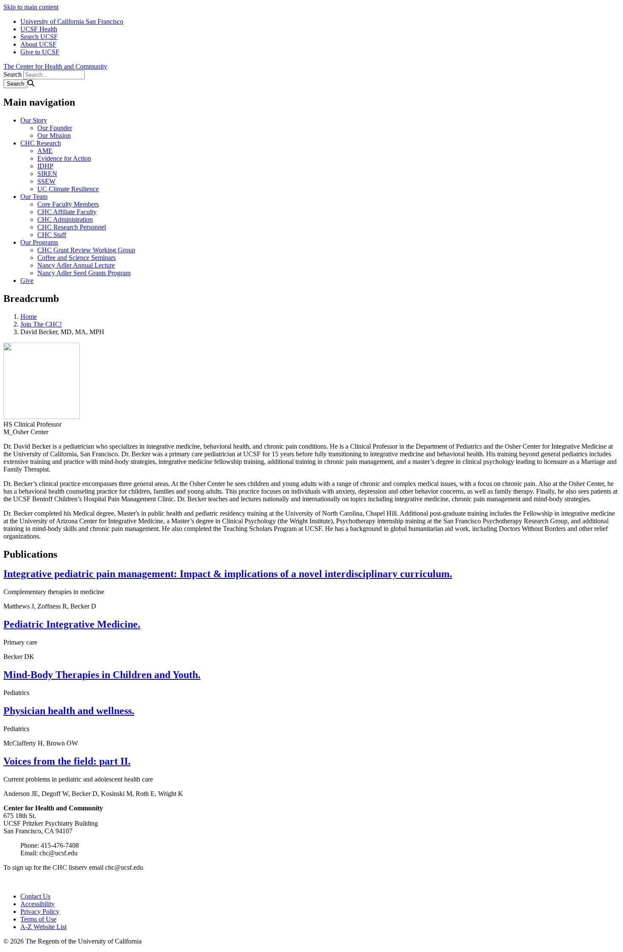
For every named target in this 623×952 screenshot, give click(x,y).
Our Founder (54, 127)
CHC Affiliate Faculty (67, 211)
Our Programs (39, 242)
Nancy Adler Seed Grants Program (84, 272)
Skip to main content (30, 7)
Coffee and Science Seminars (76, 257)
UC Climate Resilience (68, 189)
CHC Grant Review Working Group (86, 250)
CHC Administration (65, 219)
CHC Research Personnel (71, 227)
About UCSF (38, 44)
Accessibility (37, 903)
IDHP (45, 166)
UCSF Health (38, 29)
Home (28, 316)
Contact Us (35, 896)
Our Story (33, 120)
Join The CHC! (41, 324)
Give (26, 280)
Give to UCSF (39, 52)
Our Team (33, 196)
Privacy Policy (39, 911)
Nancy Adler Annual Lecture (76, 265)
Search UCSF (39, 36)
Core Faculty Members (68, 204)
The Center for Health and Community (55, 66)
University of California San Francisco (71, 21)
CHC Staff (51, 234)
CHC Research (40, 143)
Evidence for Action (64, 158)
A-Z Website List (43, 926)
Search (12, 74)
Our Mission (54, 135)
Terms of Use (38, 919)
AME (45, 150)
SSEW (46, 181)
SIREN (47, 173)
